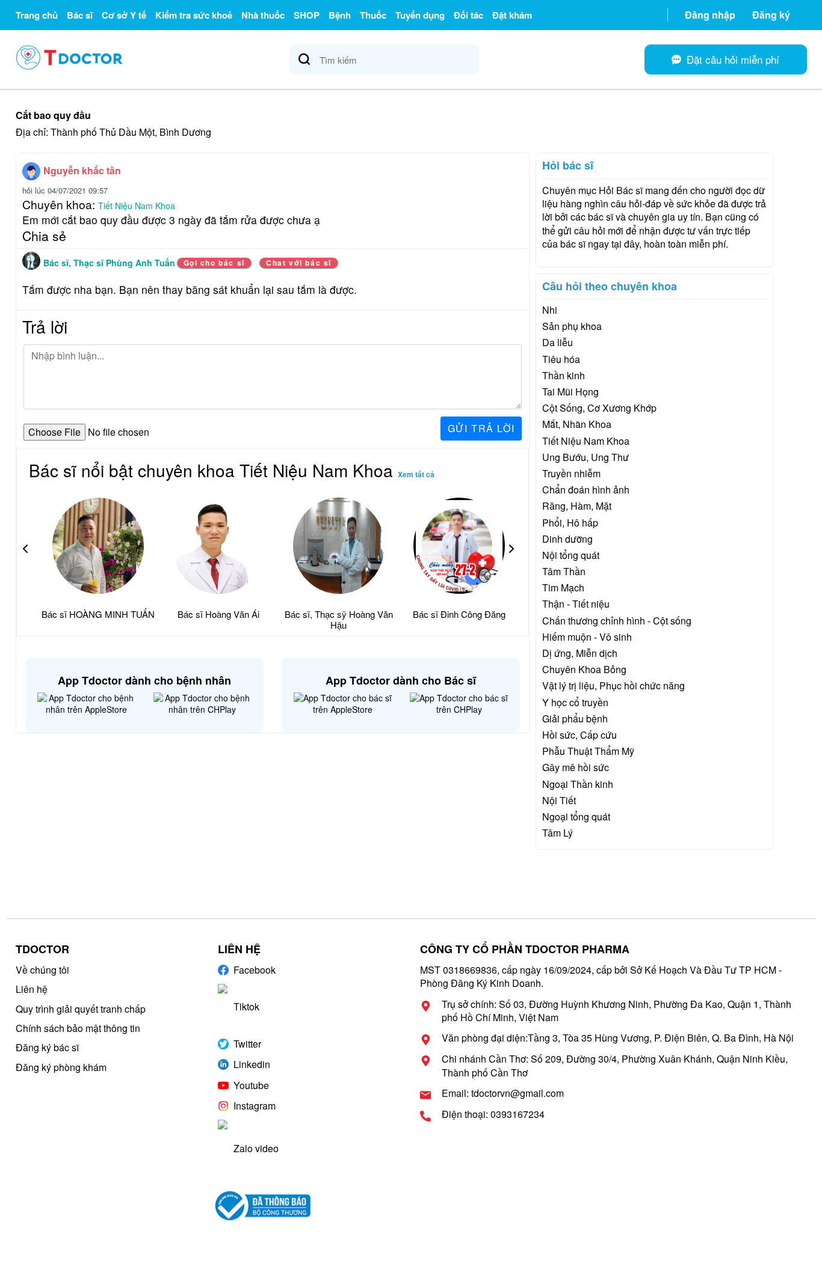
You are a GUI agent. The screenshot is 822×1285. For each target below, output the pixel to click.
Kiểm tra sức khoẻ (193, 15)
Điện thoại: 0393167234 (493, 1114)
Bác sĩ (80, 15)
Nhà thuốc (263, 15)
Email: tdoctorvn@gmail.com (503, 1093)
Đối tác (468, 15)
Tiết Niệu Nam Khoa (136, 206)
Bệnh (340, 15)
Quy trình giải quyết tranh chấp (81, 1009)
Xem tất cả (416, 474)
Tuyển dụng (420, 15)
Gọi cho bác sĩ (214, 262)
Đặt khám (512, 15)
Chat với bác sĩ (299, 262)
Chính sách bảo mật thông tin (78, 1028)
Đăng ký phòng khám (61, 1067)
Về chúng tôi (42, 970)
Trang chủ (37, 15)
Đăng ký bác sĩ (47, 1047)
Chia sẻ (44, 236)
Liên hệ (32, 989)
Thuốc (373, 15)
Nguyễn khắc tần (82, 170)
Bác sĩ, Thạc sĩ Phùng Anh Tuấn (110, 263)
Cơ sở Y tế (124, 15)
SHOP (307, 15)
